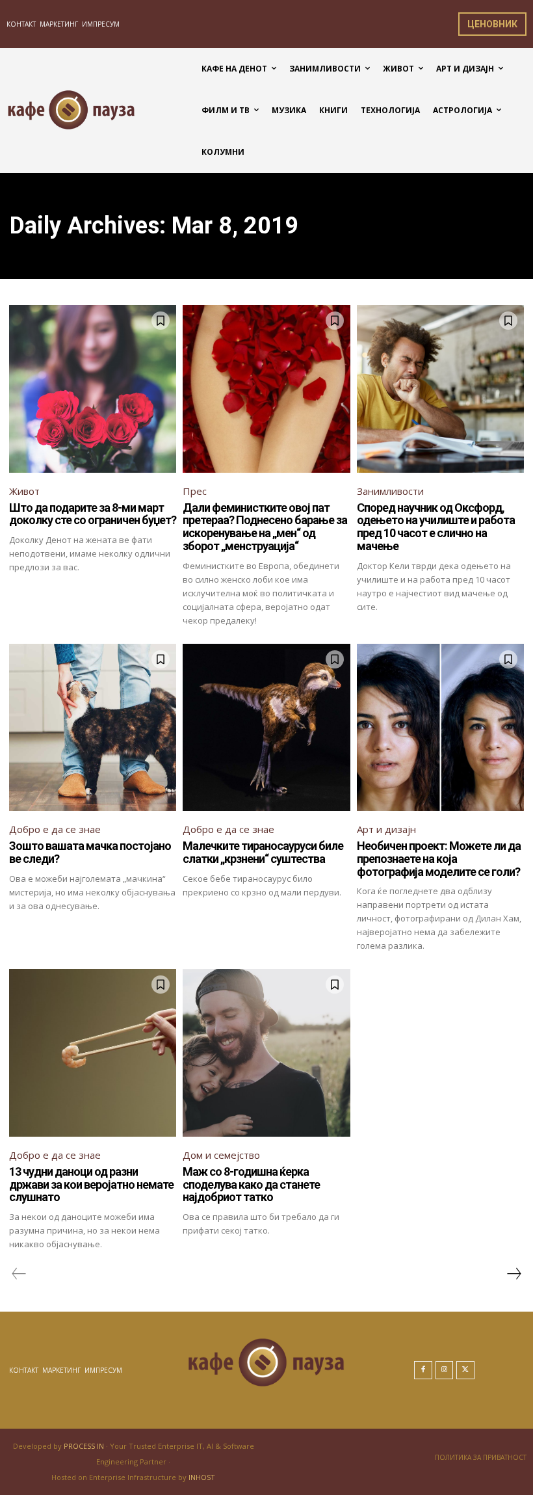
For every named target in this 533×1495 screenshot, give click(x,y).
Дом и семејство (221, 1154)
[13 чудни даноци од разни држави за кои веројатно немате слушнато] (92, 1052)
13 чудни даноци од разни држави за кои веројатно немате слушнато (91, 1184)
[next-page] (513, 1274)
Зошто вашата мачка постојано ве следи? (90, 852)
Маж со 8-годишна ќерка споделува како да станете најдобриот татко (251, 1184)
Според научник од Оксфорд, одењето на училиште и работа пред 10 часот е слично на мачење (436, 527)
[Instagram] (445, 1370)
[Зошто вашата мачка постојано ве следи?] (92, 727)
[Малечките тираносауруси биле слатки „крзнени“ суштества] (266, 727)
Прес (195, 490)
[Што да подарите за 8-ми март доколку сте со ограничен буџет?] (92, 388)
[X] (465, 1370)
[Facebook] (423, 1370)
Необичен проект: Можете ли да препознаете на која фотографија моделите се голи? (439, 859)
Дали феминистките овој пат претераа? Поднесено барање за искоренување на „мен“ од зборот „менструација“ (265, 527)
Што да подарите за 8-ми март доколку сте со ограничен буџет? (92, 514)
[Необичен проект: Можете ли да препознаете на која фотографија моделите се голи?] (440, 727)
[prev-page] (19, 1274)
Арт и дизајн (386, 829)
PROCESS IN (85, 1446)
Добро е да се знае (55, 829)
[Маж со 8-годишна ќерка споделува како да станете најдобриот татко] (266, 1052)
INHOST (201, 1477)
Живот (24, 490)
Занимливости (390, 490)
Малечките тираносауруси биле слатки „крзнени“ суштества (263, 852)
